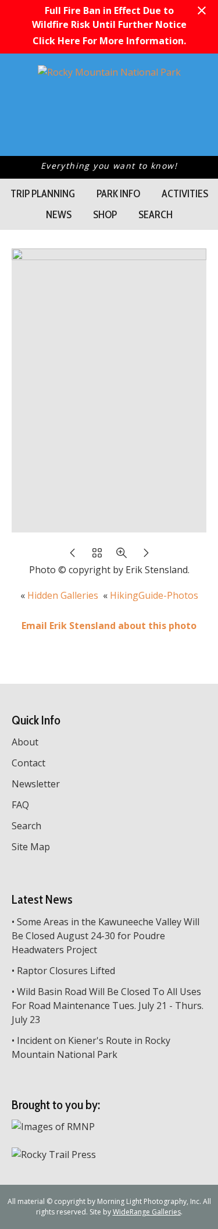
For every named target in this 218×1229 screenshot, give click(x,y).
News (59, 214)
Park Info (118, 193)
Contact (28, 762)
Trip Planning (42, 193)
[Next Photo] (146, 555)
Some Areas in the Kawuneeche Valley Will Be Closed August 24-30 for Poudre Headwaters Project (105, 935)
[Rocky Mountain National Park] (109, 72)
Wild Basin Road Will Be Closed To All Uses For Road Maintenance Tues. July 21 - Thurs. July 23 (107, 1005)
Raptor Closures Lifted (66, 970)
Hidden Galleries (62, 595)
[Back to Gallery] (97, 555)
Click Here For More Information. (109, 40)
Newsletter (36, 783)
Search (155, 214)
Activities (185, 193)
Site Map (31, 846)
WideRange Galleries (147, 1212)
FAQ (20, 804)
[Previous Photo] (72, 555)
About (25, 742)
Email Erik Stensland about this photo (109, 625)
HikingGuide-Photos (154, 595)
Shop (105, 214)
